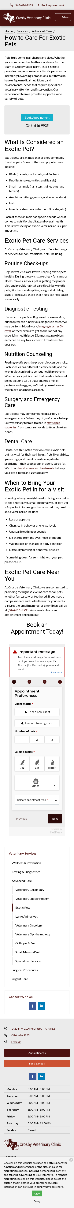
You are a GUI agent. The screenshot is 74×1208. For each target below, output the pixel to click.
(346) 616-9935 (37, 125)
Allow (37, 1193)
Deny (37, 1201)
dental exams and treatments (35, 468)
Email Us (16, 1041)
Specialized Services (28, 961)
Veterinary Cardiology (29, 889)
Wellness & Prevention (26, 863)
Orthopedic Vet (25, 943)
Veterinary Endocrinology (32, 898)
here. (60, 1186)
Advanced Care (42, 31)
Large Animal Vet (26, 916)
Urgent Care (20, 979)
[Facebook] (32, 1006)
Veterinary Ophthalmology (32, 934)
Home (9, 31)
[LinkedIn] (41, 1006)
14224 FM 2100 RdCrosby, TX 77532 (33, 1028)
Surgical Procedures (25, 970)
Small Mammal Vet (27, 952)
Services (22, 31)
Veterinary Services (22, 853)
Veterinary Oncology (29, 925)
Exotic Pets (22, 907)
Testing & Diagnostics (26, 872)
